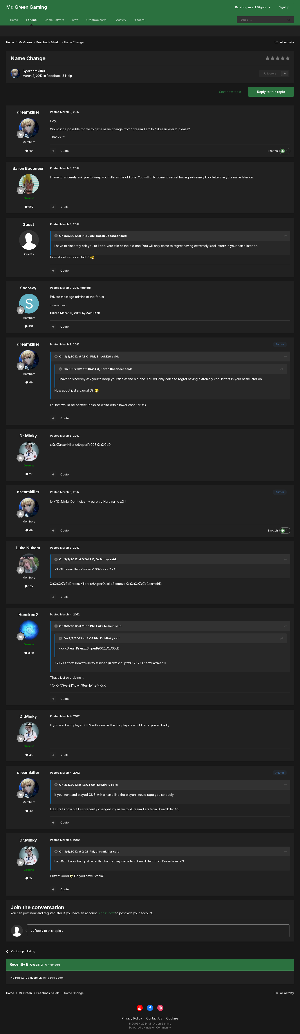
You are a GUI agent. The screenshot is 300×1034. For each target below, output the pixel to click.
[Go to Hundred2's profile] (29, 630)
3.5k (30, 653)
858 (30, 326)
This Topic (271, 19)
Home (14, 20)
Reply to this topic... (48, 930)
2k (30, 474)
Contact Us (154, 1018)
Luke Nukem (28, 548)
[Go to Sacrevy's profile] (29, 304)
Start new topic (230, 92)
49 (30, 150)
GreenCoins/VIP (97, 20)
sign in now (106, 913)
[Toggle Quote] (56, 236)
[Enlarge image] (92, 257)
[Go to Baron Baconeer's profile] (29, 184)
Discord (139, 20)
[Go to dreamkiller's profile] (15, 73)
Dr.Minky (28, 436)
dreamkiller (28, 112)
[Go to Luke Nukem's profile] (29, 563)
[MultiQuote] (53, 151)
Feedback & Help (59, 76)
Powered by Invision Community (150, 1027)
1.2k (30, 586)
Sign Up (284, 7)
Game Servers (54, 20)
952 (30, 206)
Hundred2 (28, 614)
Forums (31, 20)
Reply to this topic (271, 92)
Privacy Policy (132, 1018)
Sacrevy (28, 288)
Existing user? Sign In (252, 7)
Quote (64, 150)
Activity (121, 20)
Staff (75, 20)
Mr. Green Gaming (26, 7)
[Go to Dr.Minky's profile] (29, 451)
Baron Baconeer (28, 168)
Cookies (172, 1018)
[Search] (289, 19)
